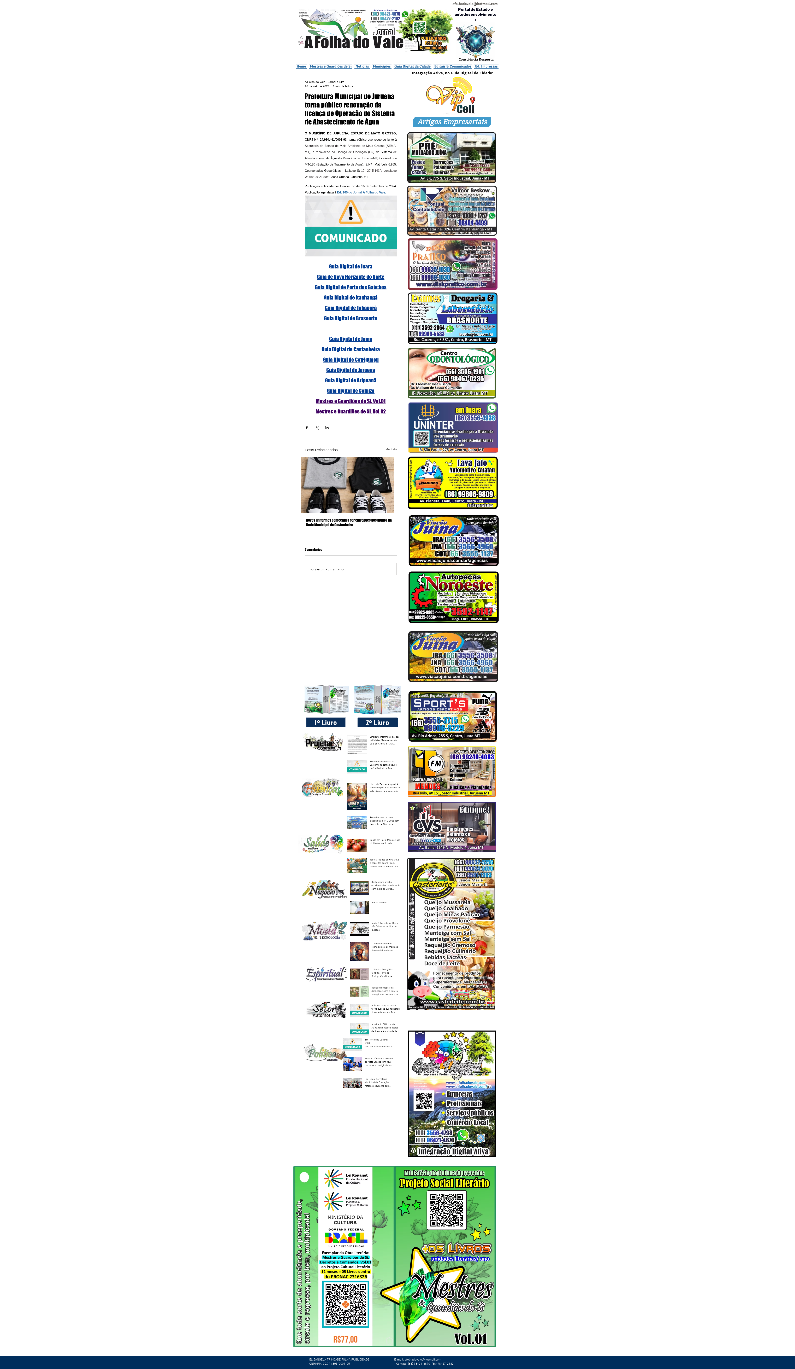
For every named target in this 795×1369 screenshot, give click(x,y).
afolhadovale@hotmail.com (423, 1360)
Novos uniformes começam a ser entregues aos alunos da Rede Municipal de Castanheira (349, 522)
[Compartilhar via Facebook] (307, 428)
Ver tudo (391, 449)
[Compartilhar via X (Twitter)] (317, 428)
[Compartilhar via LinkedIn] (327, 428)
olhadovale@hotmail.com (477, 3)
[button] (382, 66)
